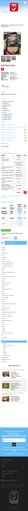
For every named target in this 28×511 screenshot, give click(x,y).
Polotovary (4, 310)
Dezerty (4, 259)
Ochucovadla (5, 297)
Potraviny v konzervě (7, 316)
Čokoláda (4, 257)
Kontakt (3, 466)
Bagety (3, 249)
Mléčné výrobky (6, 282)
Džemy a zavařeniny (7, 261)
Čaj (2, 255)
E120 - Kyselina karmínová (9, 137)
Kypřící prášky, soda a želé (8, 276)
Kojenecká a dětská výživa (8, 272)
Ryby (3, 322)
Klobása (5, 352)
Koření (3, 274)
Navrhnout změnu (6, 230)
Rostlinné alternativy (7, 320)
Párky (21, 25)
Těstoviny (4, 337)
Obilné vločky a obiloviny (8, 295)
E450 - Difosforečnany (9, 124)
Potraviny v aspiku (6, 314)
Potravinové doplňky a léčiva (9, 312)
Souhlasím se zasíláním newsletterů (14, 447)
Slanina (4, 351)
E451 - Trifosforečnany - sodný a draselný (13, 127)
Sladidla (3, 329)
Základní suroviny (6, 359)
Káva (3, 270)
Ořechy (3, 299)
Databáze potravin (14, 25)
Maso (3, 280)
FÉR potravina (4, 25)
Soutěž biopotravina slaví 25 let (11, 381)
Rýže (3, 324)
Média (3, 464)
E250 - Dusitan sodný (8, 140)
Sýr (2, 335)
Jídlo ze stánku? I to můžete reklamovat (13, 370)
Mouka (3, 287)
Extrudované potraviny (7, 263)
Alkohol (3, 247)
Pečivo (3, 305)
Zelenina (4, 361)
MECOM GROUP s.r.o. (15, 75)
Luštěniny (4, 278)
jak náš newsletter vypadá (17, 453)
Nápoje (3, 293)
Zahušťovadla (5, 357)
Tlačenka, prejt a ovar (8, 345)
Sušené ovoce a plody (7, 333)
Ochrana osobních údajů (7, 473)
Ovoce (3, 301)
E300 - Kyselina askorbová (9, 129)
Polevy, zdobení (5, 308)
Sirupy (3, 326)
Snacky (3, 331)
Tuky (3, 339)
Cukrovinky (4, 253)
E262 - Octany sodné (8, 135)
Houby (3, 268)
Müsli (3, 291)
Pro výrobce (5, 462)
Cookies (3, 475)
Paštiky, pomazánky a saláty (8, 303)
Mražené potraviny (6, 289)
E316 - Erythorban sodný (9, 132)
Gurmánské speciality (7, 266)
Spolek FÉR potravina (7, 459)
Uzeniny (4, 341)
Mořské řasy (5, 284)
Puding (3, 318)
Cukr (3, 251)
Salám (4, 343)
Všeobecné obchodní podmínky (9, 471)
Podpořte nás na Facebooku (10, 480)
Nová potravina (10, 242)
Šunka (4, 347)
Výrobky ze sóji (5, 355)
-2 (2, 69)
